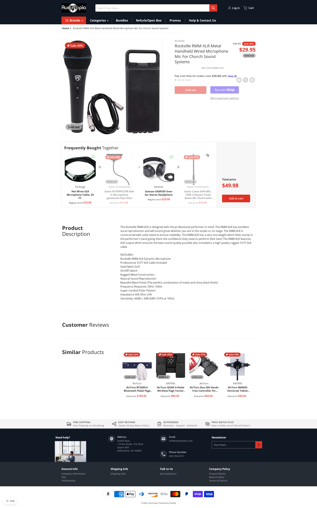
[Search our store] (213, 8)
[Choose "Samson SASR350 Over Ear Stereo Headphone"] (171, 156)
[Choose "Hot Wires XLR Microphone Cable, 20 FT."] (93, 156)
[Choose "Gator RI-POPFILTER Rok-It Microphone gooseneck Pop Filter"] (132, 156)
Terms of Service (218, 480)
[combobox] (156, 8)
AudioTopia (153, 503)
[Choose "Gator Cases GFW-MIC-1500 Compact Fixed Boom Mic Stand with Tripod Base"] (210, 156)
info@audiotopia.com (181, 440)
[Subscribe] (258, 444)
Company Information (73, 473)
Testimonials (68, 480)
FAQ (63, 477)
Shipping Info (118, 473)
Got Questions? (168, 473)
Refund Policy (216, 477)
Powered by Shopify (167, 503)
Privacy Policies (217, 473)
